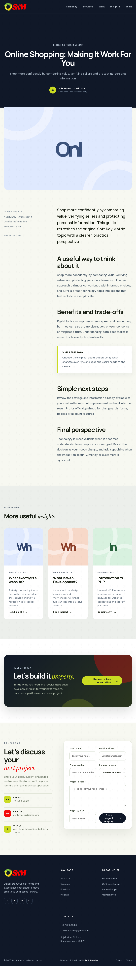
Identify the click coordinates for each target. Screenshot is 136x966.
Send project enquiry (113, 818)
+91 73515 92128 (69, 924)
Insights (115, 6)
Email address (106, 748)
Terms (129, 960)
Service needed (107, 765)
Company (71, 6)
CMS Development (112, 883)
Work (102, 6)
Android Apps (109, 889)
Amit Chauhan (92, 960)
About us (65, 878)
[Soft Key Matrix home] (15, 7)
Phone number (77, 765)
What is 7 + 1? (76, 811)
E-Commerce (109, 878)
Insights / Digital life (68, 45)
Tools (129, 6)
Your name (75, 748)
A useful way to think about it (18, 217)
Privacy (119, 960)
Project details (77, 781)
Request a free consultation (105, 681)
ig (29, 900)
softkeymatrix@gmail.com (75, 930)
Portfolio (65, 889)
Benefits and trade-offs (15, 221)
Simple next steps (12, 226)
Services (88, 6)
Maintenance (109, 894)
